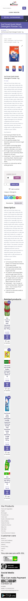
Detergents (11, 40)
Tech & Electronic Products (8, 533)
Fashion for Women (6, 525)
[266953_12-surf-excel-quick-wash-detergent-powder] (21, 69)
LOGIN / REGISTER (14, 12)
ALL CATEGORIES (13, 17)
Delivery (3, 544)
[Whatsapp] (14, 197)
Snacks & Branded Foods (7, 519)
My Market (3, 30)
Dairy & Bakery (5, 521)
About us (3, 538)
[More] (20, 197)
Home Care (4, 517)
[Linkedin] (11, 197)
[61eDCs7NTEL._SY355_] (14, 69)
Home (5, 39)
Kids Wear (3, 529)
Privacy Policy (4, 546)
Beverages (4, 513)
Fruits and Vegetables (6, 509)
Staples (3, 511)
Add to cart (15, 184)
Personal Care (4, 515)
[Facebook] (5, 197)
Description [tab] (9, 203)
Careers (3, 548)
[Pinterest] (17, 197)
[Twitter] (8, 197)
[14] (7, 69)
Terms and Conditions (6, 540)
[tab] (26, 20)
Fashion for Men (5, 523)
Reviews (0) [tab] (18, 203)
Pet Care (3, 531)
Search (24, 8)
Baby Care (3, 527)
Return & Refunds (5, 542)
